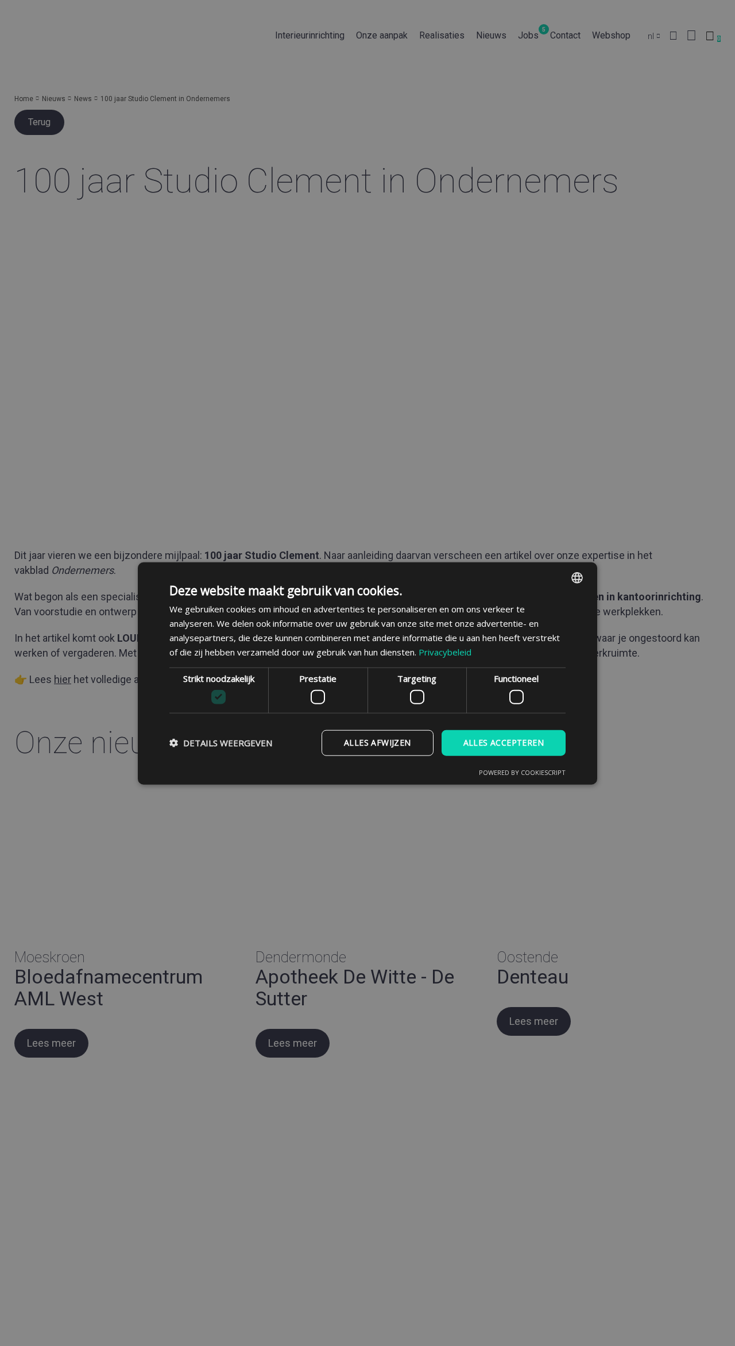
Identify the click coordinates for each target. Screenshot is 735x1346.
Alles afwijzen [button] (377, 741)
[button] (220, 742)
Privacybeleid (445, 651)
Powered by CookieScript (522, 772)
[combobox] (577, 577)
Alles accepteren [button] (503, 741)
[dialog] (367, 673)
